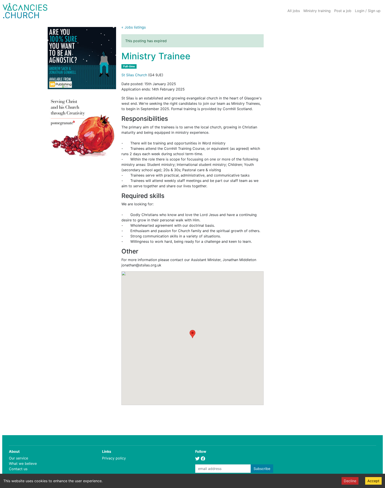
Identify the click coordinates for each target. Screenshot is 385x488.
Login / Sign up (368, 10)
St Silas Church (134, 75)
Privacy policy (114, 458)
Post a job (342, 10)
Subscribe (262, 468)
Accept (373, 481)
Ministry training (317, 10)
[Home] (25, 10)
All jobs (293, 10)
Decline (350, 481)
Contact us (18, 469)
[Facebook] (203, 458)
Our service (18, 458)
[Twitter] (197, 458)
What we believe (23, 463)
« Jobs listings (133, 27)
